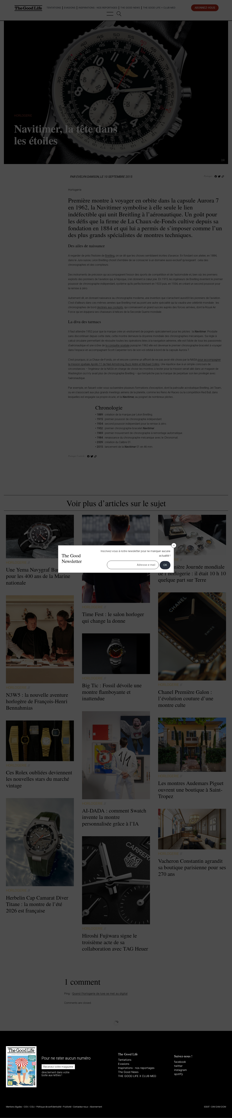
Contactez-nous (80, 1106)
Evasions (123, 1063)
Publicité (67, 1106)
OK (165, 565)
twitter (178, 1066)
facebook (180, 1061)
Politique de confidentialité (48, 1106)
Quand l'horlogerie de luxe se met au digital (100, 993)
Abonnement (96, 1106)
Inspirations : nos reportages (136, 1068)
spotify (178, 1074)
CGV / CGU (29, 1106)
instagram (180, 1070)
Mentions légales (14, 1106)
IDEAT (207, 1106)
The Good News (128, 1072)
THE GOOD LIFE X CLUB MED (137, 1076)
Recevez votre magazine (58, 1067)
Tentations (124, 1059)
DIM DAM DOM (218, 1106)
